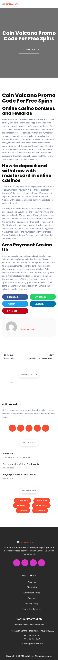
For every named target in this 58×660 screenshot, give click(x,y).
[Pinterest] (45, 428)
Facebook (23, 500)
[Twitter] (20, 428)
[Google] (29, 428)
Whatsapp (41, 505)
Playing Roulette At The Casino (19, 474)
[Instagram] (37, 428)
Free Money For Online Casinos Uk (21, 464)
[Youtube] (41, 562)
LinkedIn (40, 510)
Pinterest (22, 505)
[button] (53, 5)
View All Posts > (28, 329)
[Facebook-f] (12, 428)
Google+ (42, 500)
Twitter (23, 510)
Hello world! (9, 453)
